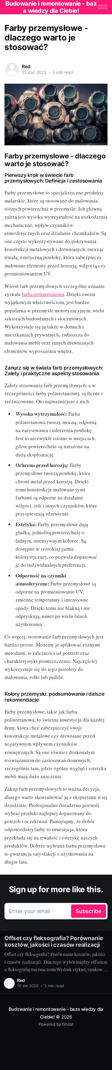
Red (26, 66)
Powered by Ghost (56, 1024)
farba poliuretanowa (43, 294)
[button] (103, 7)
